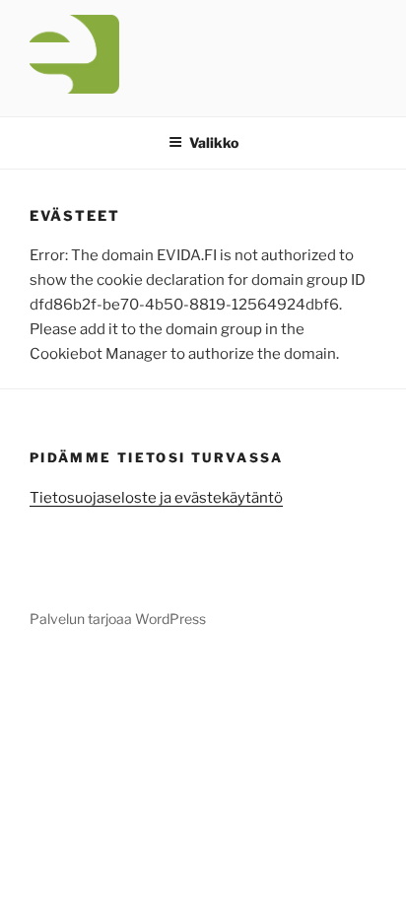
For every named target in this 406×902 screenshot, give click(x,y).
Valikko (213, 142)
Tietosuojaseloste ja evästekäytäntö (156, 498)
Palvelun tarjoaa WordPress (118, 618)
